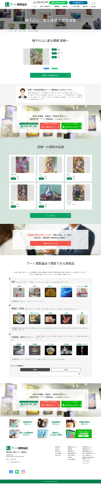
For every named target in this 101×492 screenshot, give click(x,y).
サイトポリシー (86, 461)
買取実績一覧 (71, 451)
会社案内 (70, 457)
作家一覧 (57, 449)
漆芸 (20, 329)
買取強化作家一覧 (72, 453)
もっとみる (50, 215)
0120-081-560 (12, 459)
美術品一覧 (57, 451)
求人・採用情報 (71, 459)
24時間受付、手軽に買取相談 (50, 123)
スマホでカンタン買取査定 (71, 123)
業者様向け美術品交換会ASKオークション (88, 457)
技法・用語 (57, 455)
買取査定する (50, 127)
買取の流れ (57, 446)
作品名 (66, 370)
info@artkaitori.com (15, 462)
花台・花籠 (43, 328)
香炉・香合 (71, 328)
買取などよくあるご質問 (63, 430)
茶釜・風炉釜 (60, 328)
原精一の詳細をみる (50, 75)
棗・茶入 (66, 328)
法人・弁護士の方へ (87, 455)
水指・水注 (54, 328)
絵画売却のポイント (87, 449)
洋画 (59, 52)
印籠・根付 (37, 328)
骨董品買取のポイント (87, 451)
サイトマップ (85, 463)
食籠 (84, 328)
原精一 (59, 49)
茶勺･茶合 (79, 328)
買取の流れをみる (50, 243)
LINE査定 (70, 449)
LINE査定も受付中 (72, 127)
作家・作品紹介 (71, 455)
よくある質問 (58, 453)
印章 (23, 329)
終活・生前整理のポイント (88, 453)
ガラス (86, 328)
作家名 (35, 370)
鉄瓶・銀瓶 (31, 328)
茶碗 (50, 328)
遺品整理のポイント (63, 419)
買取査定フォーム (72, 446)
